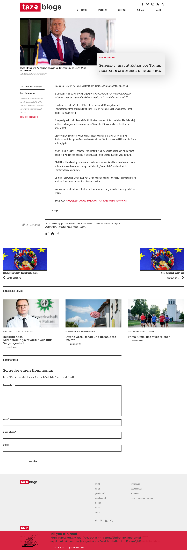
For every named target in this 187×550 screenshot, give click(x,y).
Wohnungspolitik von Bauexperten (80, 332)
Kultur (97, 488)
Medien (98, 502)
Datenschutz (136, 488)
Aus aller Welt (100, 498)
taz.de (158, 10)
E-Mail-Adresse (9, 432)
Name (6, 419)
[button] (52, 233)
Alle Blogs (82, 10)
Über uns (122, 10)
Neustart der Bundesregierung (141, 332)
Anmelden (135, 493)
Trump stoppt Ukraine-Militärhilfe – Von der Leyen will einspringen (96, 200)
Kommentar (8, 385)
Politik (97, 483)
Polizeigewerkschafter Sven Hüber (18, 332)
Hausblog (102, 10)
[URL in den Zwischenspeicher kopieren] (46, 233)
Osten (97, 512)
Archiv (97, 507)
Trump (37, 224)
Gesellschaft (100, 493)
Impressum (135, 483)
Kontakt (141, 10)
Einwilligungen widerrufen (142, 498)
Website (6, 445)
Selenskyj (30, 224)
